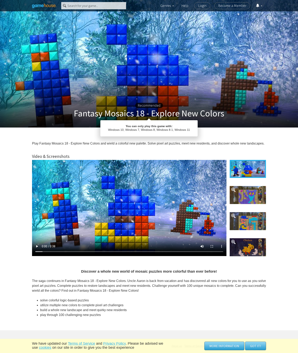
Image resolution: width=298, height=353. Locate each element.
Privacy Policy (114, 343)
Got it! (255, 346)
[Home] (44, 5)
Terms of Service (81, 343)
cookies (45, 348)
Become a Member (232, 5)
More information (224, 346)
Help (185, 5)
